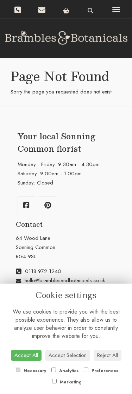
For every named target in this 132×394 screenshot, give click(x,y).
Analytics (68, 371)
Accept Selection (68, 355)
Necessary (34, 371)
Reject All (107, 355)
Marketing (70, 382)
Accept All (26, 355)
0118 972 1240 (42, 271)
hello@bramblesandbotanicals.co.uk (65, 280)
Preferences (104, 371)
